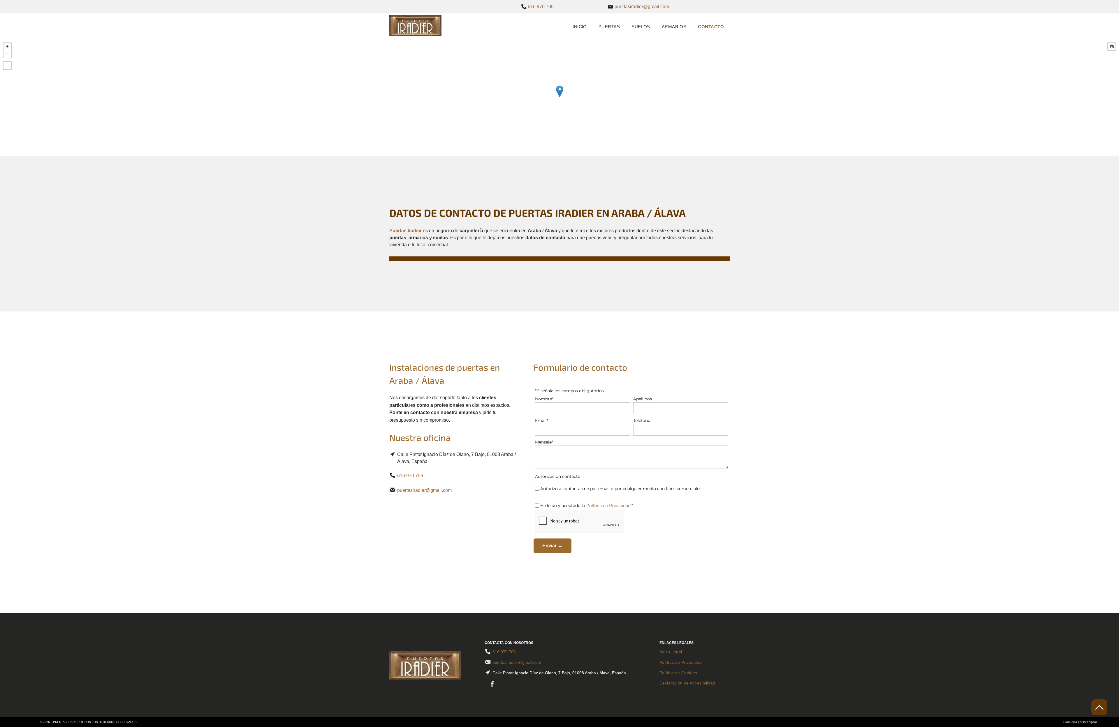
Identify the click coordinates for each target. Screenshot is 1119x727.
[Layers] (1112, 46)
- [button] (7, 54)
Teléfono (641, 420)
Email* (541, 420)
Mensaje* (544, 442)
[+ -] (559, 97)
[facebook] (492, 685)
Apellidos (642, 399)
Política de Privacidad (608, 505)
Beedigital (1090, 722)
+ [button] (7, 46)
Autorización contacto (557, 476)
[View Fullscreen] (7, 65)
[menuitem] (580, 26)
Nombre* (544, 399)
